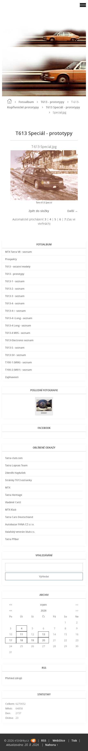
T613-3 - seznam (14, 296)
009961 (44, 413)
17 (10, 640)
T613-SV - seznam (15, 355)
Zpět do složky (39, 211)
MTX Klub (10, 509)
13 (43, 634)
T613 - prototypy (52, 102)
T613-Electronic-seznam (19, 340)
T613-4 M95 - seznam (17, 333)
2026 (43, 610)
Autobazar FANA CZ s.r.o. (19, 524)
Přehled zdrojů (13, 678)
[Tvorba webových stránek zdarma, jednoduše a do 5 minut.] (33, 741)
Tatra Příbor (12, 539)
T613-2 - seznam (14, 288)
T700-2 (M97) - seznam (18, 370)
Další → (72, 211)
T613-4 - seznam (14, 303)
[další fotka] (71, 175)
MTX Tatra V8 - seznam (18, 252)
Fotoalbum (26, 102)
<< (10, 604)
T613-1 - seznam (14, 281)
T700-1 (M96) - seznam (18, 362)
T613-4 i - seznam (15, 311)
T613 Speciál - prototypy (63, 107)
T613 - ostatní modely (17, 266)
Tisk (74, 740)
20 (43, 640)
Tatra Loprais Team (16, 465)
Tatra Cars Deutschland (19, 517)
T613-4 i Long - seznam (18, 318)
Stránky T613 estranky (18, 480)
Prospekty (11, 259)
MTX (7, 487)
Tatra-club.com (14, 458)
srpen (43, 604)
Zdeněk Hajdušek (15, 473)
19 (32, 640)
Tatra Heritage (13, 495)
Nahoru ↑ (51, 745)
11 (21, 634)
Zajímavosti (11, 377)
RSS (43, 740)
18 (21, 640)
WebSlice (59, 740)
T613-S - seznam (14, 347)
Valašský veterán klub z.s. (20, 532)
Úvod (9, 101)
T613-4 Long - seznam (18, 325)
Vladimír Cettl (13, 502)
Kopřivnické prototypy (23, 107)
